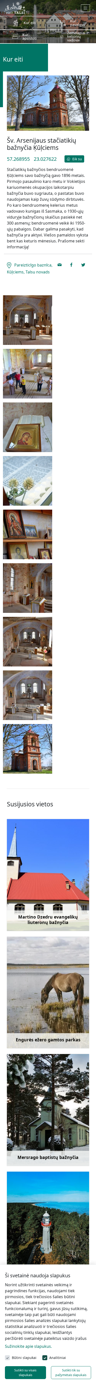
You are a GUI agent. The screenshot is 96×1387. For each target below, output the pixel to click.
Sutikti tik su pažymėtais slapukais (70, 1372)
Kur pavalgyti (77, 23)
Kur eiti (30, 22)
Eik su (76, 159)
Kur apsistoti (29, 36)
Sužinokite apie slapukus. (28, 1346)
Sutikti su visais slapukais (25, 1372)
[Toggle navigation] (85, 8)
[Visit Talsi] (15, 7)
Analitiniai (57, 1357)
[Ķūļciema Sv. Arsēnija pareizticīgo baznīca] (27, 373)
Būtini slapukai (24, 1357)
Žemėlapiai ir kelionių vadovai (78, 36)
